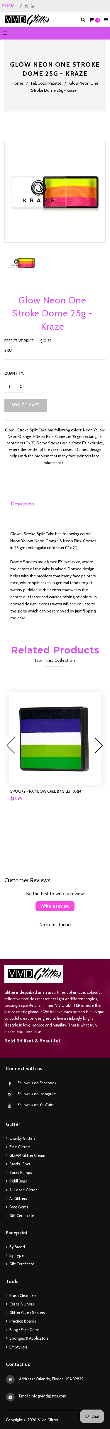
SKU (8, 350)
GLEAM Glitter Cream (27, 1155)
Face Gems (18, 1207)
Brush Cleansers (23, 1295)
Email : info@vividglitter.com (42, 1396)
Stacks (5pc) (19, 1164)
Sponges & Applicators (28, 1338)
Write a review (55, 906)
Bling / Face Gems (24, 1329)
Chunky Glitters (22, 1138)
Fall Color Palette (46, 83)
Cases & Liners (21, 1304)
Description (22, 504)
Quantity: (14, 373)
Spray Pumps (20, 1172)
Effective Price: (19, 341)
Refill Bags (18, 1181)
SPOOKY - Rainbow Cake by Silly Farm (45, 791)
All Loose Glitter (23, 1189)
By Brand (17, 1246)
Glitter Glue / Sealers (27, 1312)
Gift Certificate (21, 1215)
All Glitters (18, 1198)
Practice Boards (22, 1321)
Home (17, 83)
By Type (16, 1255)
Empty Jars (18, 1347)
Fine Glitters (20, 1146)
